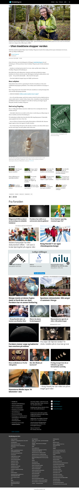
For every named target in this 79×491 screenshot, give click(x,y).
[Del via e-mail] (16, 197)
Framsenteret (13, 454)
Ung (57, 2)
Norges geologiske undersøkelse (38, 470)
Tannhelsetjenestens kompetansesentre (60, 462)
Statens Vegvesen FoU (57, 456)
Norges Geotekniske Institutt (37, 465)
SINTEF (54, 448)
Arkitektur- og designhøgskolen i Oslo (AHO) (19, 440)
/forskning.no (56, 403)
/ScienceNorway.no (57, 408)
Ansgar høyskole (14, 439)
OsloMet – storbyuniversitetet (37, 483)
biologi (22, 194)
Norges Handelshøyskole (36, 466)
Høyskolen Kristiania (15, 467)
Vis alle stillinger (39, 273)
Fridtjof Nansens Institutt (15, 456)
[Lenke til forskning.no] (28, 1)
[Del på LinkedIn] (14, 197)
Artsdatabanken (14, 442)
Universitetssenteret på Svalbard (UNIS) (60, 477)
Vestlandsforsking (56, 479)
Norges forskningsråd (36, 468)
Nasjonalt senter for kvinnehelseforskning (40, 455)
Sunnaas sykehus (56, 459)
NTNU (33, 446)
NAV (12, 478)
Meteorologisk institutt (15, 477)
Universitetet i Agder (57, 467)
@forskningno (56, 401)
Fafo (12, 448)
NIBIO (12, 480)
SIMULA (54, 446)
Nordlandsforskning (36, 463)
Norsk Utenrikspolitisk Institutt (38, 478)
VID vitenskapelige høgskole (58, 482)
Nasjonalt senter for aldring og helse (39, 452)
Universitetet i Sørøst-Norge (58, 475)
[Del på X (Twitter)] (12, 197)
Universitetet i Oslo (56, 472)
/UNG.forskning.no (57, 406)
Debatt (52, 2)
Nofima (33, 460)
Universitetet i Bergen (57, 469)
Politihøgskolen (56, 439)
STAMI (54, 454)
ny (31, 194)
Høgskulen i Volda (14, 464)
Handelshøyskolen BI (15, 457)
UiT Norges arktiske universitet (59, 466)
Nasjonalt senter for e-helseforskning (39, 454)
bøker (16, 194)
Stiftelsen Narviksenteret (57, 457)
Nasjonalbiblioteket (35, 448)
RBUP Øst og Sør (56, 442)
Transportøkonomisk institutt (58, 464)
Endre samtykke (15, 431)
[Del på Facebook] (10, 197)
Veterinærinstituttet (56, 480)
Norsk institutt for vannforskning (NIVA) (39, 481)
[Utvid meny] (69, 2)
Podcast (61, 2)
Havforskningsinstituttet (15, 459)
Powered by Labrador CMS (39, 489)
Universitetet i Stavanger (57, 474)
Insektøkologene (38, 62)
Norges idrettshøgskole (36, 471)
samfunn (11, 194)
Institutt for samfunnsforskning (17, 469)
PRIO (54, 440)
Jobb (65, 2)
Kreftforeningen (14, 472)
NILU (12, 484)
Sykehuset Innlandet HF (57, 461)
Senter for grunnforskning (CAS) (59, 450)
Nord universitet (35, 462)
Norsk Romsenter (35, 476)
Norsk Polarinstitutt (35, 473)
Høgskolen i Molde (14, 461)
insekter (27, 194)
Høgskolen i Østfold (14, 462)
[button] (11, 263)
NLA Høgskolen (35, 439)
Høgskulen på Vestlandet (15, 466)
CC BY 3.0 (31, 160)
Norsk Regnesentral (35, 475)
